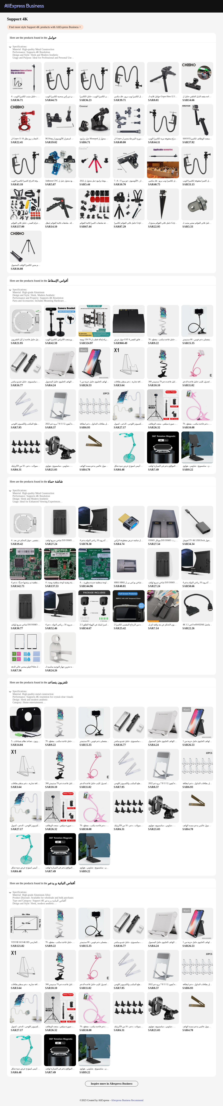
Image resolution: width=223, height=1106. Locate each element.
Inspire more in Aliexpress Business (111, 1083)
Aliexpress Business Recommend (127, 1100)
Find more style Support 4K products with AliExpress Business (44, 27)
